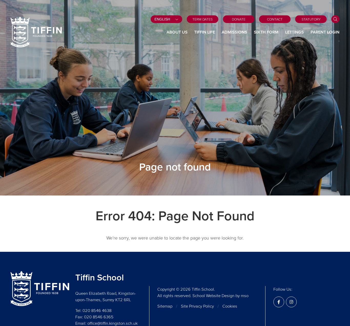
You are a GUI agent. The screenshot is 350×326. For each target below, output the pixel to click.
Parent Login (325, 32)
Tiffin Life (204, 32)
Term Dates (202, 19)
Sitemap (164, 306)
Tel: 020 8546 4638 (93, 310)
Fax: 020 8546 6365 (94, 317)
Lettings (294, 32)
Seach (335, 19)
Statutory (311, 19)
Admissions (234, 32)
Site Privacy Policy (197, 306)
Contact (275, 19)
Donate (238, 19)
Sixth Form (266, 32)
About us (177, 32)
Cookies (229, 306)
